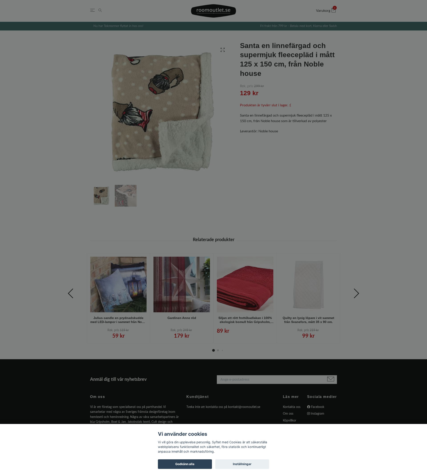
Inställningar (242, 464)
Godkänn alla (184, 464)
